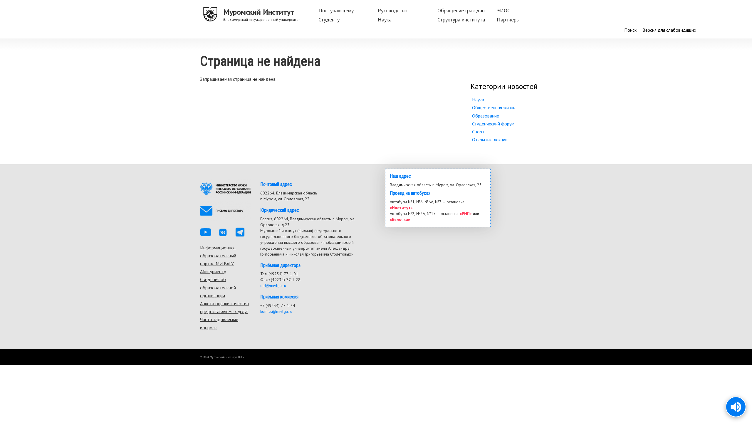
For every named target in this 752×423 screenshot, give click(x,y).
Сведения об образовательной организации (218, 287)
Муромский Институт (259, 12)
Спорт (478, 132)
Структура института (461, 19)
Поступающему (336, 10)
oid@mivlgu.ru (273, 285)
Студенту (329, 19)
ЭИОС (503, 10)
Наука (385, 19)
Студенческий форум (493, 124)
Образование (485, 116)
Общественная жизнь (493, 107)
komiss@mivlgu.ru (276, 311)
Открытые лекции (490, 139)
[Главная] (210, 15)
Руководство (392, 10)
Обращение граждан (461, 10)
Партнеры (508, 19)
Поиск (630, 30)
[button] (736, 407)
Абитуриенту (213, 271)
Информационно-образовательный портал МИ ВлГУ (218, 255)
